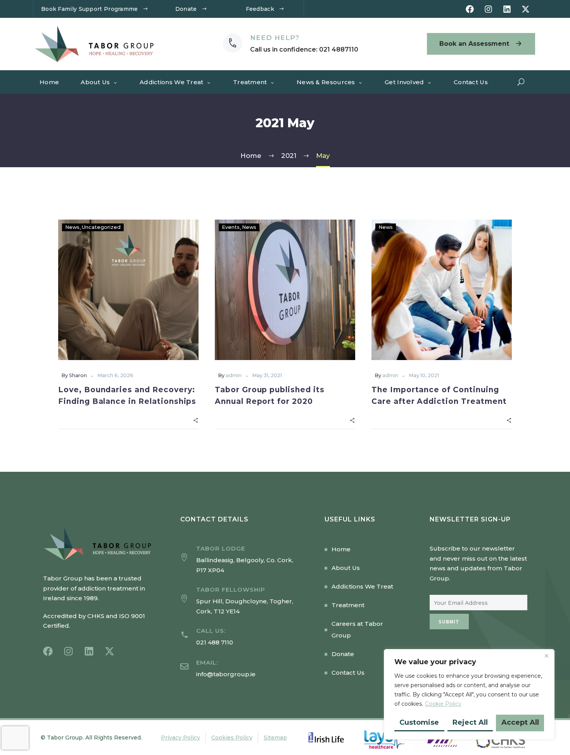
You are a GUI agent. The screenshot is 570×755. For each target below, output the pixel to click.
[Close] (546, 655)
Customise (419, 722)
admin (234, 375)
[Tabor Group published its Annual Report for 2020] (285, 290)
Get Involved (404, 82)
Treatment (250, 82)
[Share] (196, 419)
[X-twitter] (526, 9)
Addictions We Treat (172, 82)
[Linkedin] (507, 9)
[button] (521, 81)
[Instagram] (488, 9)
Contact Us (471, 82)
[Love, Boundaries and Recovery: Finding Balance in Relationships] (128, 290)
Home (49, 82)
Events (231, 227)
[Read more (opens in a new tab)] (290, 43)
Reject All (470, 722)
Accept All (520, 722)
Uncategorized (101, 227)
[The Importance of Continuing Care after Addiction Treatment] (441, 290)
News (72, 227)
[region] (469, 694)
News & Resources (326, 82)
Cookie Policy (443, 703)
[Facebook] (470, 9)
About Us (95, 82)
